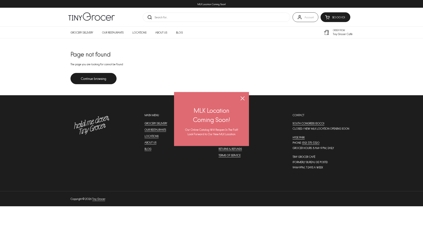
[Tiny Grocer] (91, 17)
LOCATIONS (152, 136)
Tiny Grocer (98, 199)
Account (309, 17)
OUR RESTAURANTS (155, 129)
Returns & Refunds (230, 149)
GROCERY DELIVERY (156, 123)
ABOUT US (150, 142)
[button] (335, 17)
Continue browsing (93, 78)
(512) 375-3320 (310, 142)
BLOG (148, 149)
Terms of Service (230, 155)
